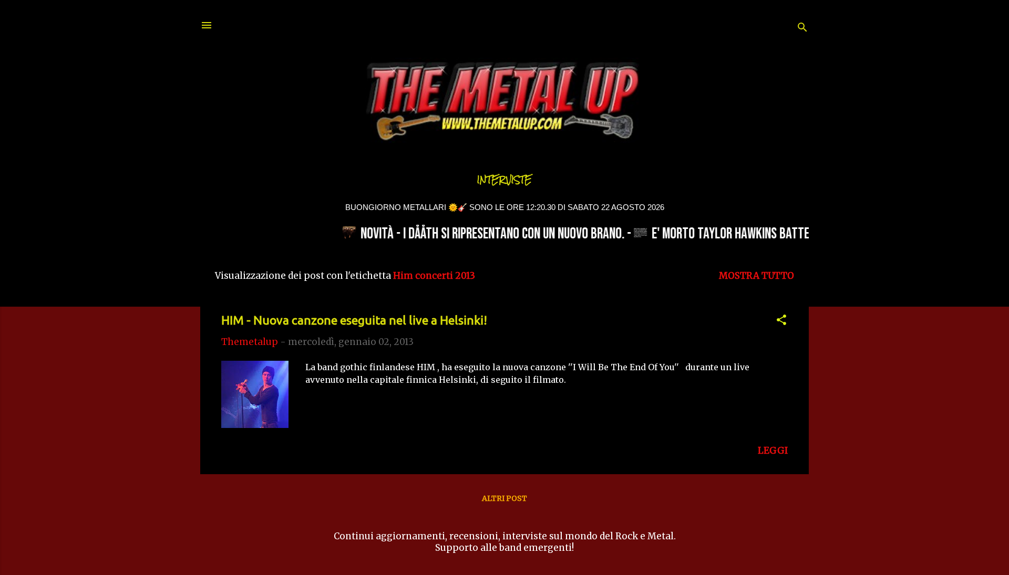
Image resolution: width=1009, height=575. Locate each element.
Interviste (504, 180)
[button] (781, 321)
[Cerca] (802, 29)
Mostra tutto (756, 275)
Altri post (504, 498)
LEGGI (773, 450)
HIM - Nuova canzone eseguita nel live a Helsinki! (354, 320)
